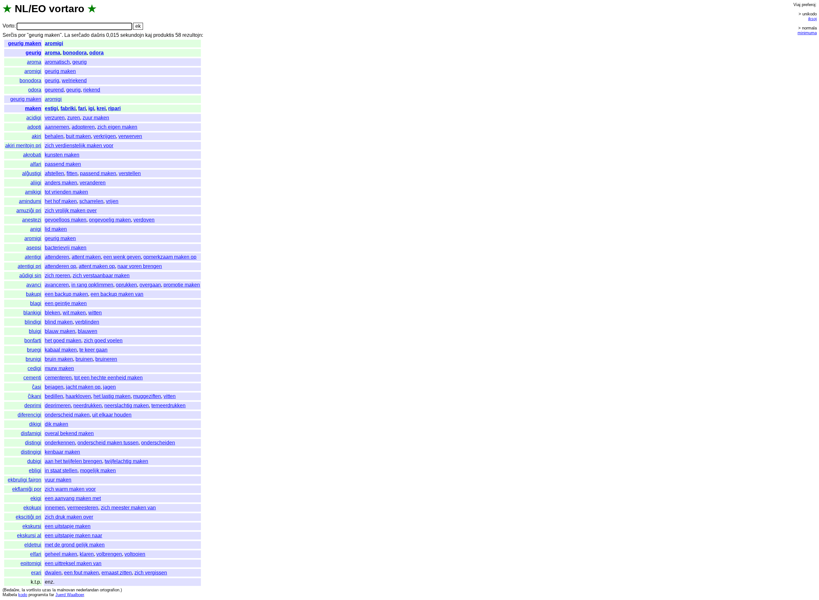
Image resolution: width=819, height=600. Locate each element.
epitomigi (30, 563)
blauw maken (60, 331)
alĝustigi (31, 173)
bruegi (34, 350)
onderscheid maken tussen (108, 442)
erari (36, 572)
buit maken (78, 136)
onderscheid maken (67, 415)
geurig (33, 52)
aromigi (54, 43)
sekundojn (132, 35)
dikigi (35, 424)
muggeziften (147, 396)
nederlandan (87, 590)
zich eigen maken (117, 127)
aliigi (35, 182)
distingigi (31, 452)
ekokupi (32, 507)
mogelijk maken (98, 470)
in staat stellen (61, 470)
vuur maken (58, 479)
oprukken (126, 285)
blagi (35, 303)
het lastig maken (112, 396)
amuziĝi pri (28, 210)
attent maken (86, 257)
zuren (73, 117)
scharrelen (91, 201)
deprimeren (58, 405)
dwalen (53, 572)
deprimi (32, 405)
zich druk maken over (69, 517)
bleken (52, 312)
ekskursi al (29, 535)
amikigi (33, 192)
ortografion (109, 590)
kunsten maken (62, 155)
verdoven (144, 220)
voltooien (134, 554)
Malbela (10, 594)
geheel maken (61, 554)
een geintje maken (66, 303)
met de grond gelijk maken (75, 544)
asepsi (33, 247)
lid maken (56, 229)
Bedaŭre (11, 590)
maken (33, 108)
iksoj (812, 18)
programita (38, 594)
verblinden (87, 322)
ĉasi (36, 387)
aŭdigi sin (30, 275)
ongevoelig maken (110, 220)
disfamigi (31, 433)
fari (82, 108)
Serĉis (10, 35)
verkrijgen (104, 136)
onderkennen (60, 442)
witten (95, 312)
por (22, 35)
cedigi (34, 368)
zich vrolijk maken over (71, 210)
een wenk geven (122, 257)
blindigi (33, 322)
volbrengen (109, 554)
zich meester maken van (128, 507)
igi (91, 108)
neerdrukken (87, 405)
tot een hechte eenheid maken (108, 377)
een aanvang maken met (73, 498)
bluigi (35, 331)
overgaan (150, 285)
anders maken (61, 182)
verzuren (55, 117)
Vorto (8, 26)
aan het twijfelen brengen (73, 461)
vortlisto (33, 590)
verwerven (130, 136)
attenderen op (60, 266)
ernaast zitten (116, 572)
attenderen (57, 257)
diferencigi (29, 415)
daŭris (98, 35)
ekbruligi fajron (24, 479)
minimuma (807, 32)
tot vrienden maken (66, 192)
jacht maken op (83, 387)
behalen (54, 136)
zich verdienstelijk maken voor (79, 145)
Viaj (796, 4)
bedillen (54, 396)
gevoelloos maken (65, 220)
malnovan (66, 590)
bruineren (106, 359)
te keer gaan (93, 350)
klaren (87, 554)
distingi (33, 442)
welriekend (74, 80)
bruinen (84, 359)
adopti (34, 127)
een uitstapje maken (68, 526)
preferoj (808, 4)
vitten (169, 396)
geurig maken (24, 43)
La (67, 35)
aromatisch (57, 62)
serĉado (80, 35)
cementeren (58, 377)
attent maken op (97, 266)
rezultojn (192, 35)
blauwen (87, 331)
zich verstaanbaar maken (101, 275)
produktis (163, 35)
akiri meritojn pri (23, 145)
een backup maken (66, 294)
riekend (91, 90)
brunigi (33, 359)
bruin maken (59, 359)
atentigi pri (29, 266)
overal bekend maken (69, 433)
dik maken (56, 424)
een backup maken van (117, 294)
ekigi (35, 498)
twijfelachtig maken (126, 461)
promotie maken (181, 285)
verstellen (130, 173)
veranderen (93, 182)
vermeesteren (82, 507)
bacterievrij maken (65, 247)
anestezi (31, 220)
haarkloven (78, 396)
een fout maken (81, 572)
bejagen (54, 387)
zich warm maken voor (70, 489)
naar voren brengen (139, 266)
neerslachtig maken (126, 405)
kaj (148, 35)
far (51, 594)
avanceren (57, 285)
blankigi (32, 312)
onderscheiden (158, 442)
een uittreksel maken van (73, 563)
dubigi (34, 461)
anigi (35, 229)
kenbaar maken (62, 452)
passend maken (63, 164)
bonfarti (32, 340)
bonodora (75, 52)
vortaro (66, 8)
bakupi (33, 294)
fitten (72, 173)
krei (101, 108)
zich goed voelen (103, 340)
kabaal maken (61, 350)
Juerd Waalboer (69, 594)
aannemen (57, 127)
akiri (36, 136)
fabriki (68, 108)
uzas (46, 590)
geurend (54, 90)
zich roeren (57, 275)
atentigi (33, 257)
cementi (32, 377)
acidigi (33, 117)
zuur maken (96, 117)
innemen (55, 507)
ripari (114, 108)
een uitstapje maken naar (73, 535)
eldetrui (32, 544)
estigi (51, 108)
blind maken (59, 322)
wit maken (74, 312)
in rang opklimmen (92, 285)
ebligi (35, 470)
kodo (22, 594)
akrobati (32, 155)
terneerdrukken (168, 405)
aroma (52, 52)
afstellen (54, 173)
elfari (35, 554)
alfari (35, 164)
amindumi (30, 201)
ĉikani (34, 396)
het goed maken (63, 340)
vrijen (112, 201)
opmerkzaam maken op (169, 257)
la (23, 590)
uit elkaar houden (111, 415)
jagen (109, 387)
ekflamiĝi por (26, 489)
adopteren (83, 127)
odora (96, 52)
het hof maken (61, 201)
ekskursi (31, 526)
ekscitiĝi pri (28, 517)
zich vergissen (150, 572)
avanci (33, 285)
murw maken (59, 368)
